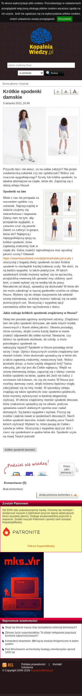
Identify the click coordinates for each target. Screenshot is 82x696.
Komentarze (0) (15, 483)
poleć (77, 470)
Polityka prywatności (33, 664)
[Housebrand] (41, 163)
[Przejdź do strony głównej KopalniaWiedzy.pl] (41, 41)
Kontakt (57, 664)
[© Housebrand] (61, 214)
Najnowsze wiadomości (19, 620)
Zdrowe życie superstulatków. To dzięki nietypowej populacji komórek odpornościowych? (40, 634)
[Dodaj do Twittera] (42, 472)
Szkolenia (27, 667)
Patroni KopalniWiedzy (41, 546)
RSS (10, 665)
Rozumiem (64, 19)
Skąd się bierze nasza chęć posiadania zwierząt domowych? (41, 627)
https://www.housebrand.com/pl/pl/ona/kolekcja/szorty (37, 258)
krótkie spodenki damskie (20, 449)
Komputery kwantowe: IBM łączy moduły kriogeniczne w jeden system (42, 642)
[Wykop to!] (16, 472)
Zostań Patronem (15, 503)
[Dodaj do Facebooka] (29, 472)
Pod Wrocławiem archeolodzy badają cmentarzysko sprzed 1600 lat (40, 651)
